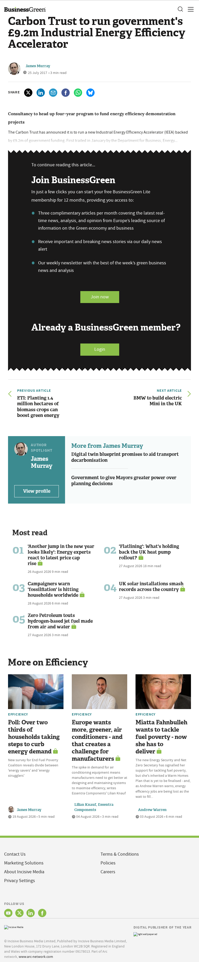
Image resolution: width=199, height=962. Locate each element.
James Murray (38, 66)
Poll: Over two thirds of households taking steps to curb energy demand (34, 737)
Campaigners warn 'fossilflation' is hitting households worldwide (53, 589)
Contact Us (15, 854)
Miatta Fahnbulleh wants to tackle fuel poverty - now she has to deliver (161, 737)
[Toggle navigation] (189, 9)
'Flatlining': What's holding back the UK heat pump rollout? (149, 552)
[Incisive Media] (13, 927)
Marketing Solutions (24, 863)
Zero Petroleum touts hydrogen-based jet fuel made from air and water (60, 621)
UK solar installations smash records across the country (151, 587)
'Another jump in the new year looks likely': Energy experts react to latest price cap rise (61, 555)
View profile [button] (36, 491)
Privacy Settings (19, 881)
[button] (180, 9)
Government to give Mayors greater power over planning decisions (123, 481)
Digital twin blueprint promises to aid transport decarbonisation (125, 457)
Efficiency (18, 714)
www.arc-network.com (36, 956)
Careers (108, 872)
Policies (108, 863)
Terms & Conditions (120, 854)
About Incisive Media (24, 872)
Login (99, 349)
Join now (100, 297)
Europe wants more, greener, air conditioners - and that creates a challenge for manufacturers (97, 740)
